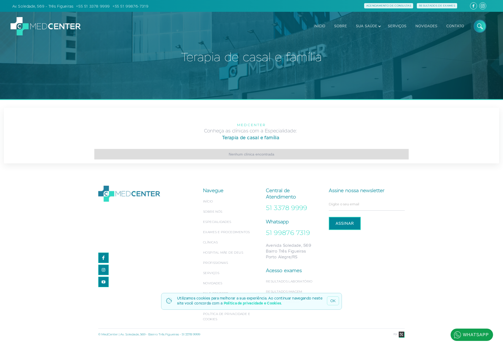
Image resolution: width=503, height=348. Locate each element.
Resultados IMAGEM (284, 291)
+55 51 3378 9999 (93, 6)
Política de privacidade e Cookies (252, 303)
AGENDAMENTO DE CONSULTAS (388, 5)
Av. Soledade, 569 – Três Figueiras (42, 6)
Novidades (212, 283)
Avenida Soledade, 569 (288, 245)
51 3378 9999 (286, 207)
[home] (43, 26)
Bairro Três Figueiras (286, 251)
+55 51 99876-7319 (130, 6)
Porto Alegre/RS (282, 257)
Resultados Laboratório (289, 281)
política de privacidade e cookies (226, 316)
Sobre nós (212, 211)
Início (208, 201)
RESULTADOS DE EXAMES (437, 5)
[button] (367, 26)
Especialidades (217, 222)
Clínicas (210, 242)
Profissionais (215, 263)
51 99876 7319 (288, 232)
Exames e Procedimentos (226, 232)
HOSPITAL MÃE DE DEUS (223, 252)
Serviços (211, 273)
